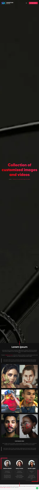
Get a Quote (33, 3)
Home (10, 179)
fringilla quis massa (9, 355)
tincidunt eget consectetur (5, 487)
